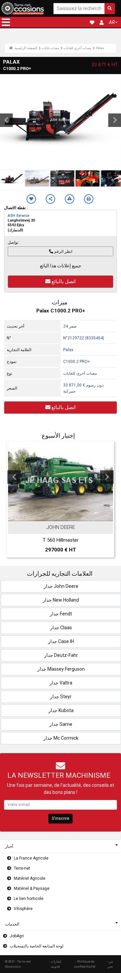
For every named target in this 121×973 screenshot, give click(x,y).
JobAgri (17, 936)
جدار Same (60, 724)
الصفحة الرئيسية (25, 48)
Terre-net (22, 868)
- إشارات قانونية (55, 964)
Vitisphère (23, 908)
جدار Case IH (61, 641)
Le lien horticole (28, 898)
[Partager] (50, 199)
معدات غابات (50, 48)
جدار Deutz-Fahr (61, 655)
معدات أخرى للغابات (77, 48)
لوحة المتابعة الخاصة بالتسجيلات (37, 946)
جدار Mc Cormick (60, 738)
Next (107, 477)
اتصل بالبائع (63, 281)
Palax (100, 48)
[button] (6, 22)
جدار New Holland (61, 600)
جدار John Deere (61, 586)
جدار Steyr (61, 696)
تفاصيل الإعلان (63, 515)
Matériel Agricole (29, 878)
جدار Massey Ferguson (61, 669)
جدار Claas (61, 627)
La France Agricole (31, 858)
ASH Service (18, 215)
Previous (14, 477)
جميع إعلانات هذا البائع (60, 265)
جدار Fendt (61, 613)
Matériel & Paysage (31, 888)
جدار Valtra (60, 682)
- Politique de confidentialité (84, 964)
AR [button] (112, 22)
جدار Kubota (61, 710)
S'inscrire (60, 818)
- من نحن (110, 964)
